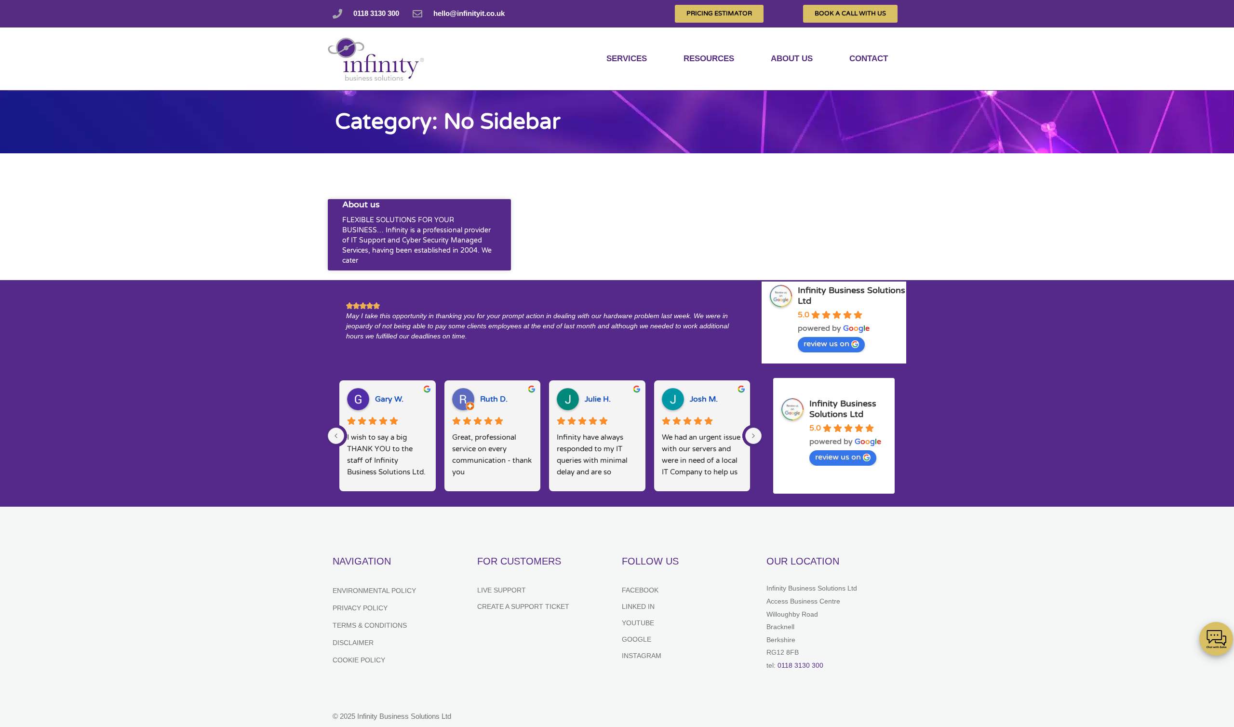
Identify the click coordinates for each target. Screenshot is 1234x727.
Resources (709, 58)
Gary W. (389, 399)
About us (792, 58)
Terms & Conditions (370, 625)
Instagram (641, 656)
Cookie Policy (359, 660)
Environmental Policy (374, 590)
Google (636, 639)
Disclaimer (353, 642)
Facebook (640, 590)
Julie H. (598, 399)
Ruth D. (494, 399)
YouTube (638, 623)
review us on (826, 344)
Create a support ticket (523, 606)
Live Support (501, 590)
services (626, 58)
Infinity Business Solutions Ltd (842, 408)
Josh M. (704, 399)
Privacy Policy (360, 608)
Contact (868, 58)
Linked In (638, 606)
